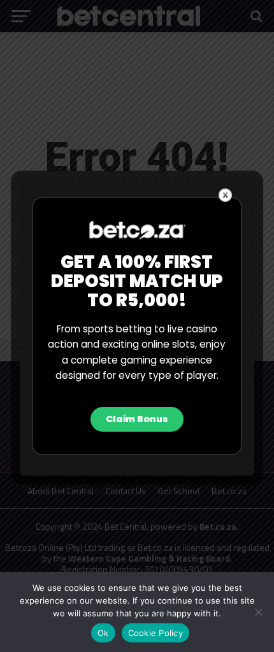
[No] (258, 612)
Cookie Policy (155, 633)
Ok (103, 633)
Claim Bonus (137, 419)
